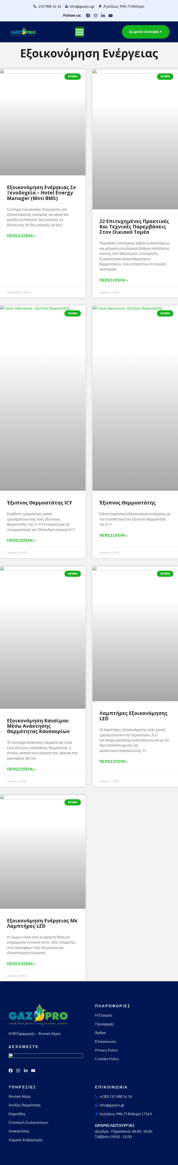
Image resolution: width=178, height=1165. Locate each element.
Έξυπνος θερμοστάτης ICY (39, 502)
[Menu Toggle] (79, 31)
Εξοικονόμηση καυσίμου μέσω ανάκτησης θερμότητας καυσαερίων (38, 725)
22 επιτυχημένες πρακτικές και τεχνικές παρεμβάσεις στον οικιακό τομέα (134, 226)
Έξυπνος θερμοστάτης (127, 502)
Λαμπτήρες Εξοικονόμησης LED (133, 716)
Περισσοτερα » (21, 236)
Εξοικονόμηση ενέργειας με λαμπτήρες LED (42, 923)
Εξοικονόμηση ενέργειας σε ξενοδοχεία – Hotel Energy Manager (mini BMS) (41, 192)
